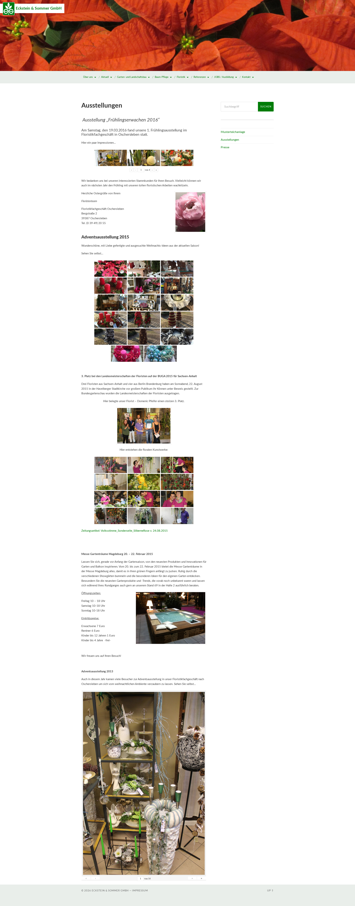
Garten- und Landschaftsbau (131, 77)
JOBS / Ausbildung (224, 77)
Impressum (140, 891)
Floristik (181, 77)
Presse (225, 147)
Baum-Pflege (161, 77)
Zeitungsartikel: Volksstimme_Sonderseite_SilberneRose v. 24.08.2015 (124, 530)
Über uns (88, 77)
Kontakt (246, 77)
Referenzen (200, 77)
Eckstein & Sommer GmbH (39, 8)
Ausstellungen (230, 139)
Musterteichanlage (233, 132)
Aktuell (105, 77)
